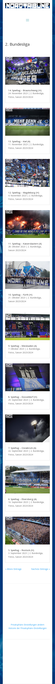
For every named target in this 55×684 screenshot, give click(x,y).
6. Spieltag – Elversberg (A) (22, 499)
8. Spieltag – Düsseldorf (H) (22, 396)
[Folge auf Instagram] (24, 668)
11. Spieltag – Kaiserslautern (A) (25, 243)
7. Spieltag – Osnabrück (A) (22, 447)
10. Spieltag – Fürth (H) (20, 294)
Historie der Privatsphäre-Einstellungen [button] (27, 628)
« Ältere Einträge (13, 569)
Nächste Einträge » (40, 569)
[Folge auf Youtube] (30, 668)
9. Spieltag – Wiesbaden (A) (22, 345)
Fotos (11, 97)
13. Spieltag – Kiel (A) (19, 141)
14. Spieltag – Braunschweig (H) (25, 90)
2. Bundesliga (36, 93)
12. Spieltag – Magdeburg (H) (23, 192)
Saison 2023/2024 (24, 97)
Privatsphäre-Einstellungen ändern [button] (27, 624)
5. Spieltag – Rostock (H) (21, 550)
